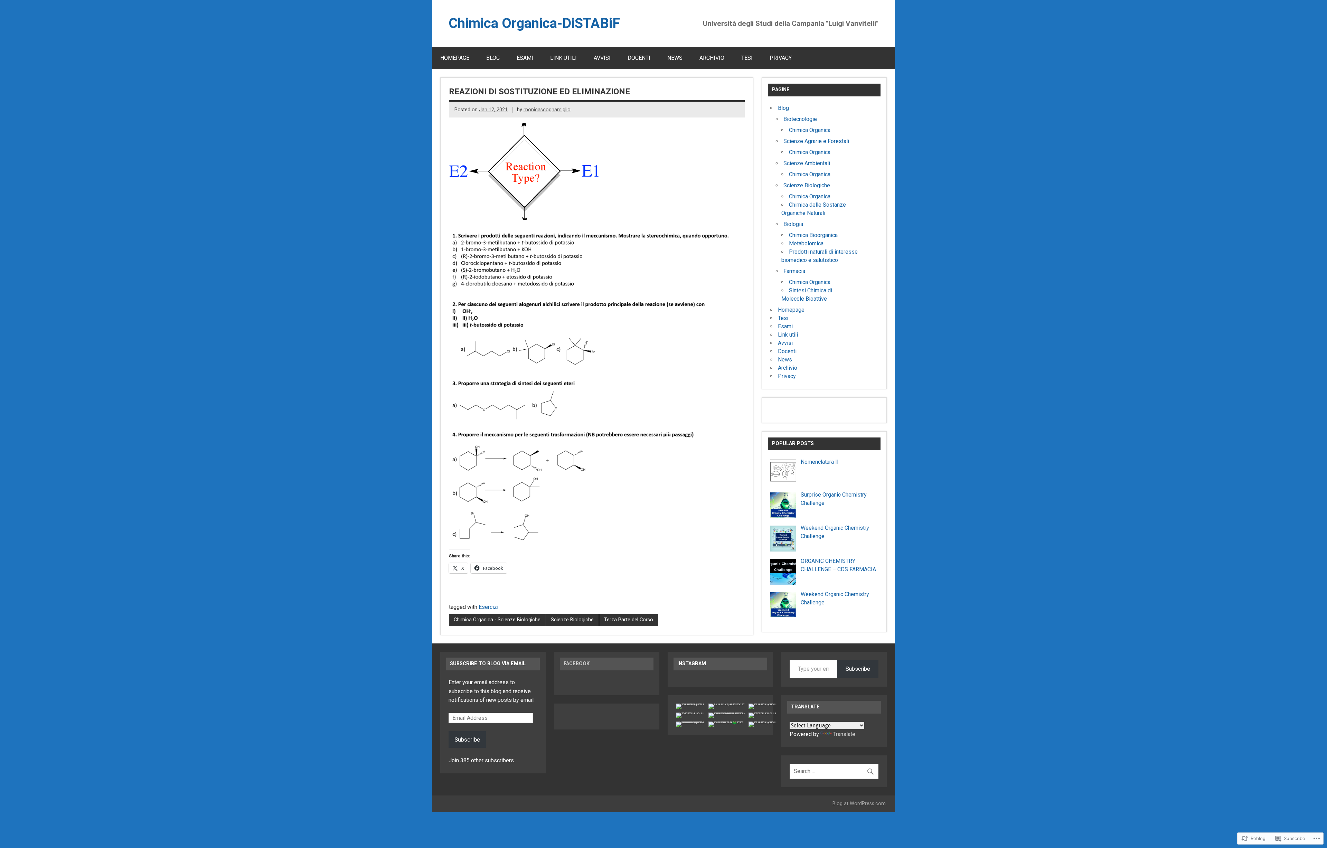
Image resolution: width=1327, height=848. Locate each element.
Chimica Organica (809, 130)
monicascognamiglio (547, 110)
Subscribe (467, 739)
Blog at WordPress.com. (859, 804)
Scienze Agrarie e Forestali (816, 141)
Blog (493, 58)
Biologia (793, 224)
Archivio (711, 58)
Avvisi (602, 58)
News (675, 58)
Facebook (577, 664)
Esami (525, 58)
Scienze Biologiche (572, 620)
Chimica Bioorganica (813, 235)
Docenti (639, 58)
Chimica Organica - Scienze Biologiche (497, 620)
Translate (844, 734)
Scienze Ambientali (806, 163)
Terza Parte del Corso (628, 620)
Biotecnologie (800, 119)
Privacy (781, 58)
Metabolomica (806, 243)
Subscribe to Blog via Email (488, 664)
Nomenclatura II (820, 462)
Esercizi (488, 607)
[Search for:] (834, 771)
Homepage (454, 58)
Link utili (563, 58)
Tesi (747, 58)
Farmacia (794, 271)
